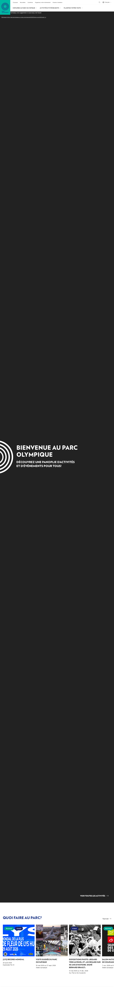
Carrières (30, 2)
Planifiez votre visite (72, 8)
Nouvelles (22, 2)
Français (107, 2)
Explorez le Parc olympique (24, 8)
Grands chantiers (57, 2)
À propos (15, 2)
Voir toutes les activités (92, 896)
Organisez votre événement (42, 2)
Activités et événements (49, 8)
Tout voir (105, 919)
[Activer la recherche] (99, 2)
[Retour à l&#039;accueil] (5, 7)
